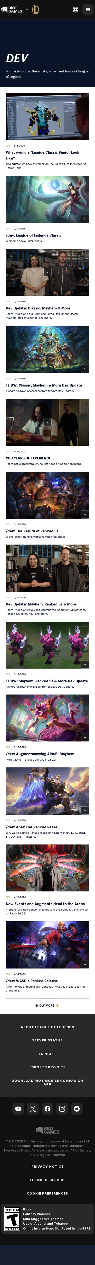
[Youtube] (18, 1109)
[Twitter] (33, 1109)
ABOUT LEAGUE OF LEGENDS (48, 1027)
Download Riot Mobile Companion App (47, 1082)
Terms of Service (47, 1180)
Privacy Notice (47, 1166)
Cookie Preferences (47, 1193)
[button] (47, 131)
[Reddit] (77, 1109)
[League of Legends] (35, 9)
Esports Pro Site (47, 1067)
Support (47, 1054)
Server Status (47, 1040)
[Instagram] (62, 1109)
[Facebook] (47, 1109)
